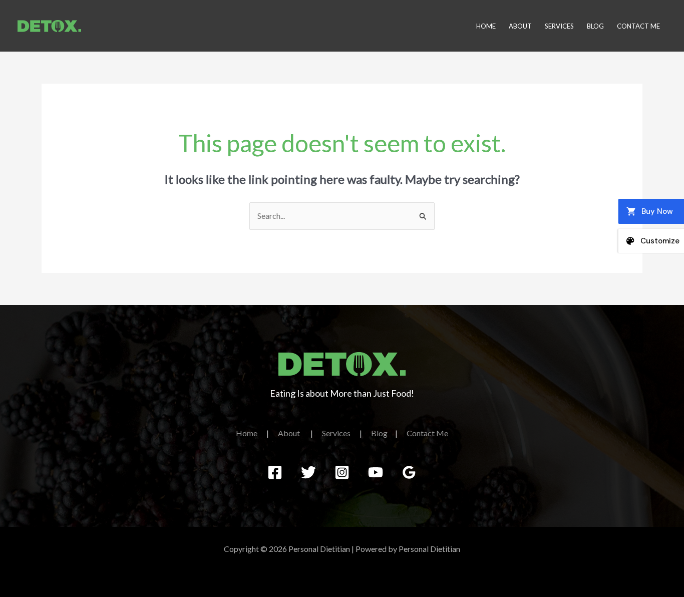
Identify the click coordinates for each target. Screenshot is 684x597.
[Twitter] (308, 472)
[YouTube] (375, 472)
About (520, 26)
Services (559, 26)
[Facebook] (274, 472)
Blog (595, 26)
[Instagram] (342, 472)
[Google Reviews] (409, 472)
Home (486, 26)
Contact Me (638, 26)
